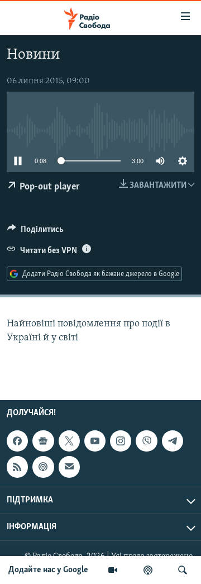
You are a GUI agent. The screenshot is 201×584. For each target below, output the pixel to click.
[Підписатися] (69, 466)
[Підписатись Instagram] (120, 441)
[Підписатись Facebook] (17, 441)
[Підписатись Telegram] (172, 441)
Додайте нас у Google (48, 570)
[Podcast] (43, 466)
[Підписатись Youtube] (95, 441)
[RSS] (17, 466)
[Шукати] (182, 570)
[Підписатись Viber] (146, 441)
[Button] (35, 232)
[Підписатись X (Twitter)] (69, 441)
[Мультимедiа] (113, 570)
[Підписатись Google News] (43, 441)
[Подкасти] (148, 570)
